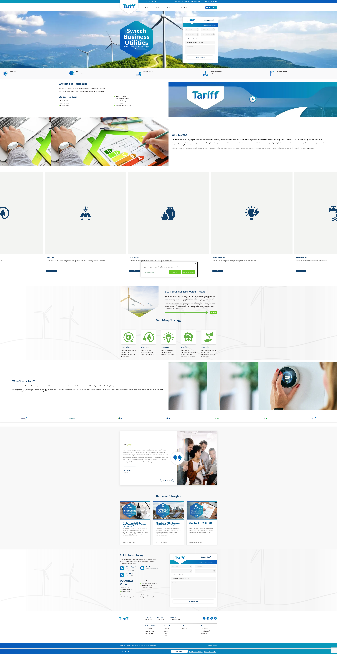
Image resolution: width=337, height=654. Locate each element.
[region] (169, 269)
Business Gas (148, 630)
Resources (195, 8)
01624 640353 (201, 1)
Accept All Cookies (188, 272)
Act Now (213, 312)
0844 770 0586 (183, 1)
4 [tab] (169, 480)
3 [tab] (167, 480)
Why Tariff (184, 8)
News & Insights (205, 631)
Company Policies (212, 645)
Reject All (175, 272)
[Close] (195, 264)
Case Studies (204, 628)
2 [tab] (165, 480)
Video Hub (204, 633)
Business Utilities (149, 628)
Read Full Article (128, 542)
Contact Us (213, 1)
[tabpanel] (168, 223)
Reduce (166, 631)
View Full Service (51, 271)
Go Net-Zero (171, 8)
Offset (165, 633)
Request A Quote (211, 7)
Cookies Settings (149, 272)
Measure (166, 630)
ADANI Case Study (128, 467)
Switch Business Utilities (153, 8)
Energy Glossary (205, 630)
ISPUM (165, 635)
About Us (184, 628)
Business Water (149, 633)
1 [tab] (163, 480)
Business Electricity (150, 631)
